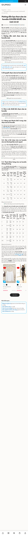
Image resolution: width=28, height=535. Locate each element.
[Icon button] (25, 1)
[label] (6, 4)
